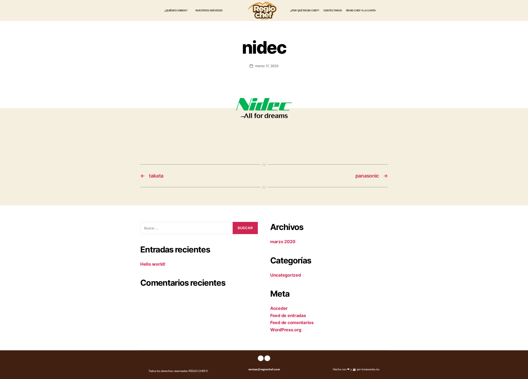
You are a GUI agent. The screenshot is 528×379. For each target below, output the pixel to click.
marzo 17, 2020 (266, 66)
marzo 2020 (282, 241)
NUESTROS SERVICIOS (209, 10)
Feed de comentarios (292, 322)
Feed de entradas (288, 315)
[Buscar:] (185, 229)
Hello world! (152, 264)
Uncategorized (285, 275)
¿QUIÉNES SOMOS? (175, 10)
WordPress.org (285, 329)
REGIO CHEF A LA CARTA (361, 10)
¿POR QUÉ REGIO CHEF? (304, 10)
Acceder (279, 308)
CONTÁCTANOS (332, 10)
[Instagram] (267, 358)
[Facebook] (260, 358)
